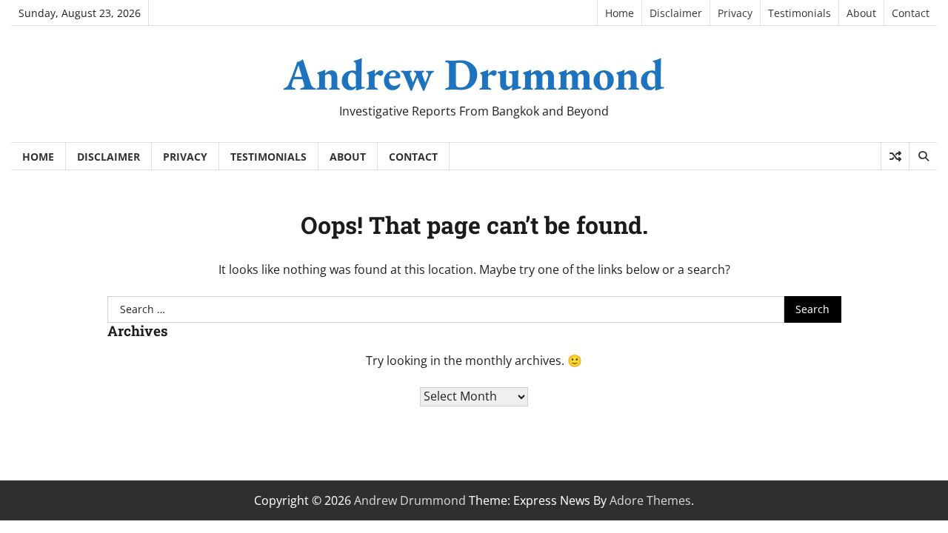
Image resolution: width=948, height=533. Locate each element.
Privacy (735, 13)
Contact (910, 13)
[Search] (923, 156)
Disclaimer (676, 13)
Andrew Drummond (474, 74)
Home (619, 13)
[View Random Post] (895, 156)
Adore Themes (650, 500)
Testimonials (799, 13)
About (861, 13)
